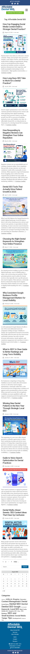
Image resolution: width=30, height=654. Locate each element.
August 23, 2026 (9, 32)
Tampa (4, 618)
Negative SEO (13, 611)
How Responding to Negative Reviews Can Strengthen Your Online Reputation (13, 134)
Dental (24, 601)
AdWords (9, 599)
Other (18, 611)
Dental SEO (15, 604)
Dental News (5, 604)
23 (26, 583)
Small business (8, 616)
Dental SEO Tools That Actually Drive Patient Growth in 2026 (12, 189)
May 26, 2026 (8, 141)
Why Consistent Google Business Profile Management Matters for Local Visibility (14, 297)
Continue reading (6, 73)
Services (15, 632)
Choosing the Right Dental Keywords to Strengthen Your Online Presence (14, 241)
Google (17, 606)
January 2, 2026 (8, 414)
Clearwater (23, 599)
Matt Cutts (23, 609)
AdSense (3, 599)
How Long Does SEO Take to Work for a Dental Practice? (14, 80)
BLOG (15, 637)
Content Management (11, 601)
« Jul (3, 591)
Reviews (4, 613)
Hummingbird (24, 607)
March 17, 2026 (8, 247)
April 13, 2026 (8, 195)
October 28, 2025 (9, 518)
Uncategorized (16, 618)
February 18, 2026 (9, 303)
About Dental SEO (15, 630)
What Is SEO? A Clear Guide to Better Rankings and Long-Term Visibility (15, 352)
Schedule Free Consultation (15, 12)
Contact (15, 639)
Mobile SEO (5, 611)
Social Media (20, 616)
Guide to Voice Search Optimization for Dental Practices (13, 460)
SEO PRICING (15, 634)
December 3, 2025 (9, 466)
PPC (22, 611)
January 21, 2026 (9, 357)
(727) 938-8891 (16, 1)
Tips (10, 618)
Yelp (3, 620)
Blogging (16, 599)
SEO (10, 613)
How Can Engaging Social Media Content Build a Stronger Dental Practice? (14, 26)
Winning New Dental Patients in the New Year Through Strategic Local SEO (13, 407)
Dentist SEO (7, 606)
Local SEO (14, 609)
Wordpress (23, 618)
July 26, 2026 (8, 86)
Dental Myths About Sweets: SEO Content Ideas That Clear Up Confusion (15, 512)
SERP (14, 613)
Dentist (24, 604)
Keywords (5, 609)
